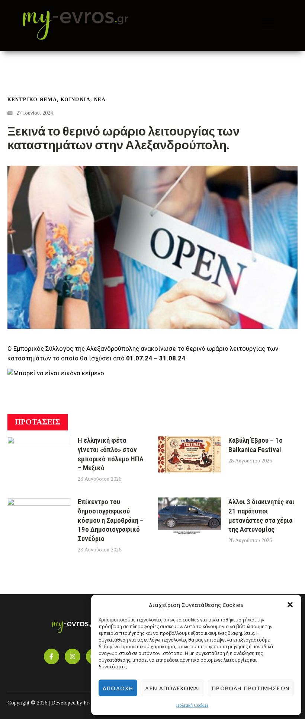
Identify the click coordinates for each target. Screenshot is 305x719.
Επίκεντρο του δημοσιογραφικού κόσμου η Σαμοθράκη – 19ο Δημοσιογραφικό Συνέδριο (111, 520)
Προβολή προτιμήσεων (251, 688)
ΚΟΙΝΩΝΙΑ (75, 99)
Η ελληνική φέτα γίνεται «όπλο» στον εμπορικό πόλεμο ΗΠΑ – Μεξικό (111, 454)
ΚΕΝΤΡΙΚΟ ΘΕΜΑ (32, 99)
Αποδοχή (118, 688)
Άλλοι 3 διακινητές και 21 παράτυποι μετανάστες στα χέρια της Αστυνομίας (261, 515)
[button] (290, 604)
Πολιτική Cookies (192, 705)
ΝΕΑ (100, 99)
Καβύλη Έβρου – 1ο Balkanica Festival (255, 445)
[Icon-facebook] (52, 656)
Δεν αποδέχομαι (172, 688)
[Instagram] (72, 656)
